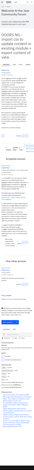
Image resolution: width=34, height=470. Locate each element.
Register (4, 299)
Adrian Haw (5, 70)
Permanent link (5, 165)
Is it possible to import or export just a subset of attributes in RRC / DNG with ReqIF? (15, 405)
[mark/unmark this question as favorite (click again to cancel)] (2, 135)
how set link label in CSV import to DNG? (16, 395)
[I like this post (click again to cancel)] (23, 135)
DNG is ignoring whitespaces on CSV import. (17, 397)
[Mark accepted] (2, 242)
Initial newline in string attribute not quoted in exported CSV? (17, 412)
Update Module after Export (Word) (14, 409)
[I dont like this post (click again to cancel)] (26, 135)
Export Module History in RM (12, 426)
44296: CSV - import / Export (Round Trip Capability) (13, 198)
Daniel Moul (5, 168)
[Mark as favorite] (2, 135)
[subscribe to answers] (2, 356)
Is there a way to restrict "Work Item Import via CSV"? (17, 418)
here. (20, 315)
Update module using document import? (16, 415)
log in (10, 299)
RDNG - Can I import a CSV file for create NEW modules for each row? (16, 400)
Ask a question (8, 322)
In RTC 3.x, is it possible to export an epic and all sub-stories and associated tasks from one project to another (16, 422)
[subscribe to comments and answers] (2, 359)
